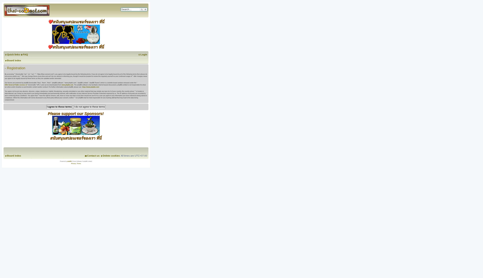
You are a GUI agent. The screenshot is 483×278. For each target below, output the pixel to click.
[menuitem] (24, 54)
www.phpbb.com (67, 85)
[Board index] (29, 10)
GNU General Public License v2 (16, 85)
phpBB (69, 161)
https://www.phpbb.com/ (90, 87)
